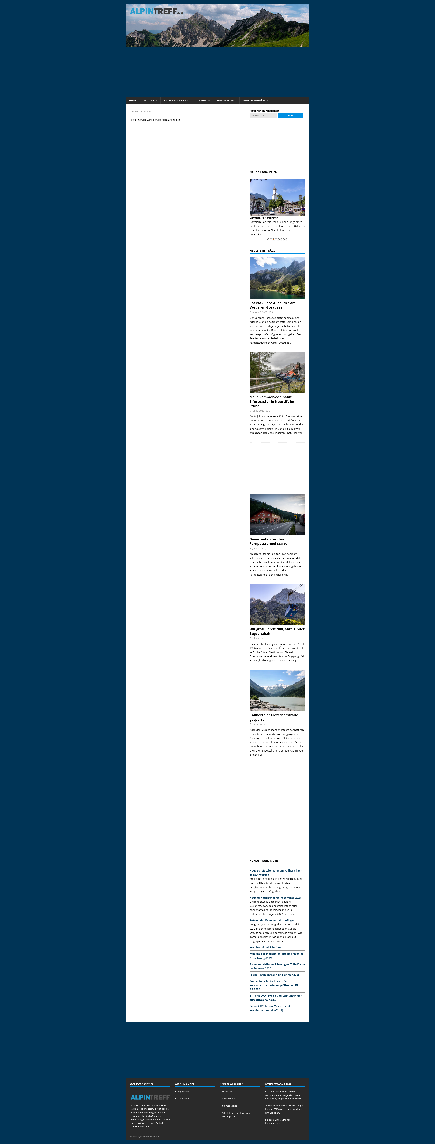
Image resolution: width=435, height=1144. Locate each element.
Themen (202, 100)
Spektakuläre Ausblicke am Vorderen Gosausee (273, 305)
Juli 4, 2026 (257, 548)
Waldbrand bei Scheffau (265, 947)
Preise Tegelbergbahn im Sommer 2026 (275, 974)
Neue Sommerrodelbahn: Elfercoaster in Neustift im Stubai (272, 401)
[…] (291, 342)
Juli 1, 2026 (257, 638)
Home (132, 100)
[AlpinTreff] (217, 44)
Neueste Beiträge (254, 100)
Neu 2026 (149, 100)
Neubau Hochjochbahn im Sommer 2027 (275, 897)
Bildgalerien (225, 100)
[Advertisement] (217, 71)
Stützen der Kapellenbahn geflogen (272, 920)
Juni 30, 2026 (258, 724)
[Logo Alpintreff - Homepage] (150, 1101)
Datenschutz (183, 1098)
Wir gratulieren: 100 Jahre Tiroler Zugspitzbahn (277, 631)
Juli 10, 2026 (258, 410)
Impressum (183, 1091)
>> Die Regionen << (176, 100)
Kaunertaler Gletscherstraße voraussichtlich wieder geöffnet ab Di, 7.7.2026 (274, 985)
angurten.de (228, 1098)
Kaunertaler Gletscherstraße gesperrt (274, 717)
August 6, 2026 (259, 312)
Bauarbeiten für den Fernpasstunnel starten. (270, 541)
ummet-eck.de (229, 1105)
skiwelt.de (227, 1091)
